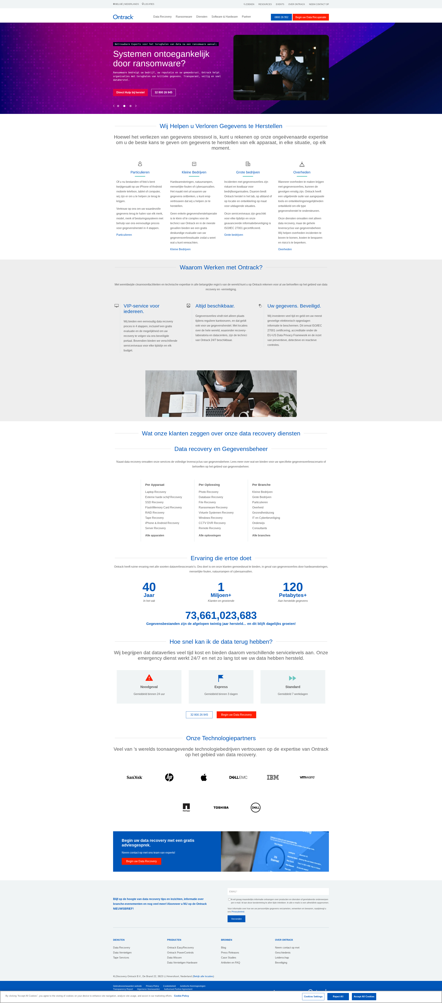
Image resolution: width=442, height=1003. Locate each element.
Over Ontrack (296, 4)
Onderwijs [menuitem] (258, 523)
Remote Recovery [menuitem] (210, 528)
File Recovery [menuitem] (207, 502)
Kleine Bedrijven (180, 249)
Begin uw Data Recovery (236, 714)
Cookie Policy (181, 996)
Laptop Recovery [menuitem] (155, 491)
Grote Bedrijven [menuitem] (261, 497)
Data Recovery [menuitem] (121, 947)
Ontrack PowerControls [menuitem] (180, 952)
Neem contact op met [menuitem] (287, 947)
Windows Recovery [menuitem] (211, 517)
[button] (114, 102)
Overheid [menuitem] (257, 507)
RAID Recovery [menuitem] (154, 512)
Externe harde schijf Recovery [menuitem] (163, 497)
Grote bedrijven (233, 234)
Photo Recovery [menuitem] (208, 491)
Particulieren (124, 234)
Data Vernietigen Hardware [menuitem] (182, 962)
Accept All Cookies (364, 996)
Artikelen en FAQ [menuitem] (230, 962)
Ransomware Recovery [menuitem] (213, 507)
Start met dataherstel (129, 97)
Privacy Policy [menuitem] (152, 986)
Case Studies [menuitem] (228, 957)
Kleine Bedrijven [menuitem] (262, 491)
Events (280, 4)
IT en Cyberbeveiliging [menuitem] (266, 517)
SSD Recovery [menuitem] (154, 502)
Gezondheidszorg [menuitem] (263, 512)
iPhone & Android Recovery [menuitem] (162, 523)
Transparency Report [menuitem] (123, 989)
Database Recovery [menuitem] (211, 497)
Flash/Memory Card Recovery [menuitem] (163, 507)
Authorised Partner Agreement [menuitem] (178, 989)
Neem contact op (319, 4)
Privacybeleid (238, 912)
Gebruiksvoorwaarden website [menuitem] (127, 986)
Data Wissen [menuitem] (174, 957)
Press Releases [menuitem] (230, 952)
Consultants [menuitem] (259, 528)
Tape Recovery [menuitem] (154, 517)
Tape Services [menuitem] (121, 957)
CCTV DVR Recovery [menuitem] (212, 523)
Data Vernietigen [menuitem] (122, 952)
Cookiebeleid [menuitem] (169, 986)
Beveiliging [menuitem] (281, 962)
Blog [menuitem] (223, 947)
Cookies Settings (313, 996)
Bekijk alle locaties (203, 976)
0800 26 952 (281, 17)
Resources (265, 4)
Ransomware (184, 16)
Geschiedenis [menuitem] (283, 952)
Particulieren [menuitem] (260, 502)
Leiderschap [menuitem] (282, 957)
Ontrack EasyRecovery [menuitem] (180, 947)
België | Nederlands (127, 4)
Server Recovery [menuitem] (155, 528)
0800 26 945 (161, 97)
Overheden (285, 249)
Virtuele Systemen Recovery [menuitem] (216, 512)
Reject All (338, 996)
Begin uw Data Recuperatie (310, 17)
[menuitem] (154, 535)
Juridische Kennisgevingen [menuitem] (192, 986)
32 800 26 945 (199, 714)
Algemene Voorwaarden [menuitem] (148, 989)
